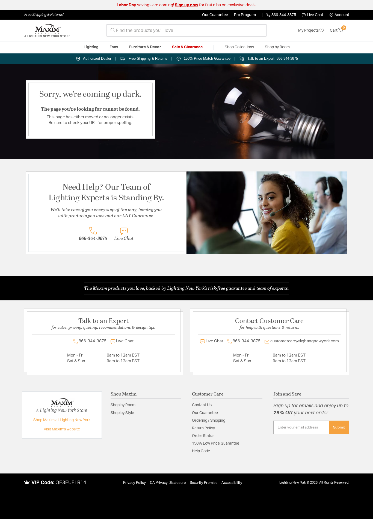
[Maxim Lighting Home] (47, 30)
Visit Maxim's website (62, 429)
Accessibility (231, 483)
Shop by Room (123, 405)
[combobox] (186, 30)
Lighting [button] (91, 47)
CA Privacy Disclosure (168, 483)
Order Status (203, 436)
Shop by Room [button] (277, 47)
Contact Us (202, 405)
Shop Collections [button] (239, 47)
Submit (339, 427)
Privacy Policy (134, 483)
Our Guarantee (215, 15)
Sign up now (186, 5)
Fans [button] (113, 47)
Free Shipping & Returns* (44, 15)
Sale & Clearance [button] (187, 47)
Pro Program (245, 15)
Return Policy (203, 428)
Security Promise (203, 483)
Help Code (201, 451)
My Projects (308, 30)
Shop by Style (122, 413)
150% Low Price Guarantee (215, 443)
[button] (339, 15)
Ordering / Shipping (208, 421)
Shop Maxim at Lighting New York (61, 420)
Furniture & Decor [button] (145, 47)
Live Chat (315, 15)
